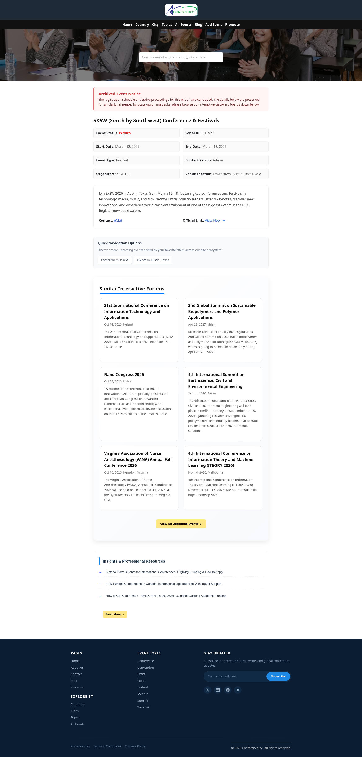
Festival (142, 687)
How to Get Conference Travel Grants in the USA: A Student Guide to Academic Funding (166, 595)
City (155, 24)
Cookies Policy (135, 746)
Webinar (143, 707)
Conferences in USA (115, 260)
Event (141, 674)
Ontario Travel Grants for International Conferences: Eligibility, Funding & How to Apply (164, 572)
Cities (75, 711)
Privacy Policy (80, 746)
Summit (142, 701)
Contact (76, 674)
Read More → (114, 614)
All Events (183, 24)
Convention (145, 667)
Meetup (142, 694)
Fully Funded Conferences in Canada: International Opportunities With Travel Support (163, 584)
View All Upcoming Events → (181, 524)
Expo (141, 681)
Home (127, 24)
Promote (232, 24)
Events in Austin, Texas (153, 260)
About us (77, 667)
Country (142, 24)
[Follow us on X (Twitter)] (207, 690)
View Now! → (215, 220)
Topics (167, 24)
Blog (198, 24)
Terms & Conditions (107, 746)
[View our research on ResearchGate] (238, 690)
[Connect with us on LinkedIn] (217, 690)
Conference (145, 661)
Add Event (213, 24)
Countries (78, 704)
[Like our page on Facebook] (227, 690)
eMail (118, 220)
